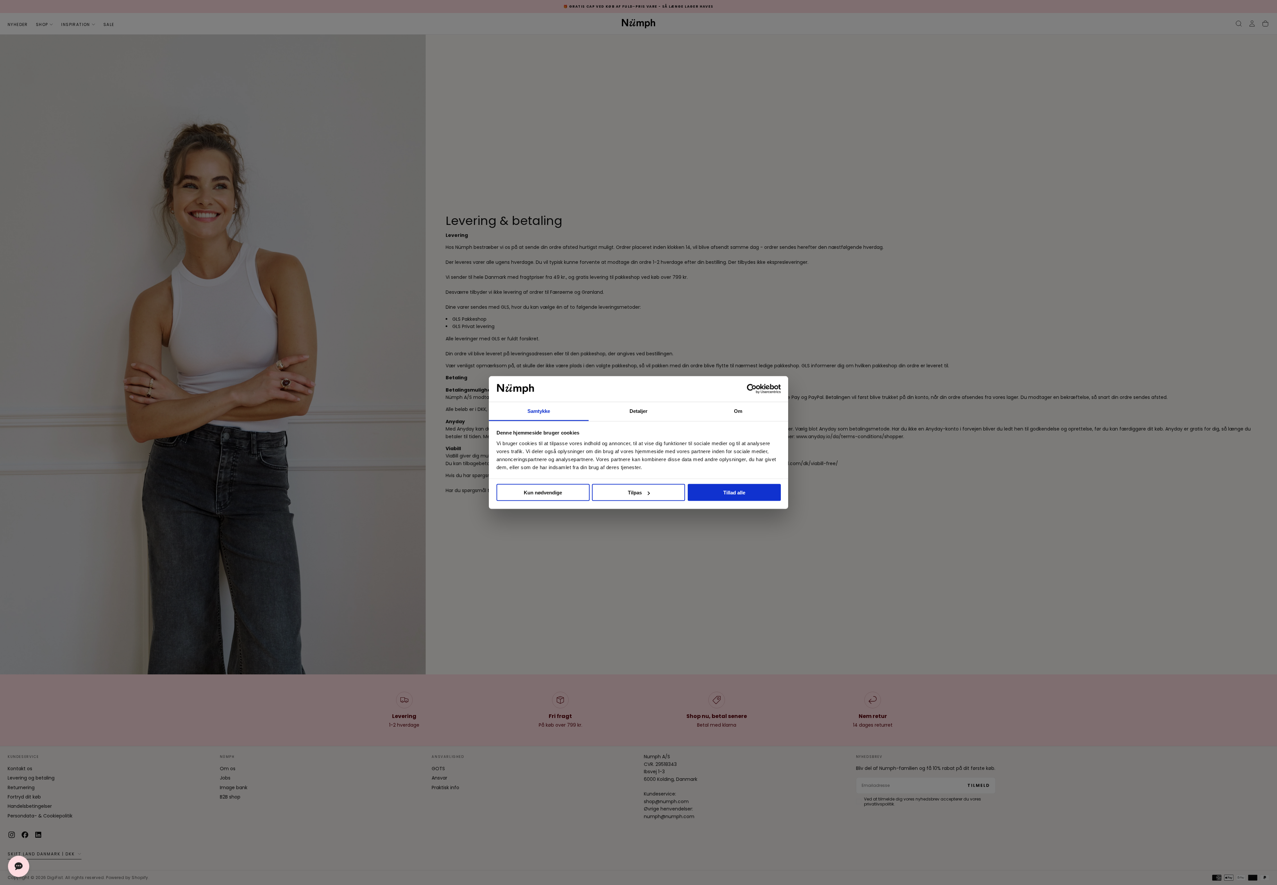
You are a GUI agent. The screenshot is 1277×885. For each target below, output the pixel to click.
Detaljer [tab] (639, 411)
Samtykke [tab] (538, 411)
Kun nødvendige (543, 492)
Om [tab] (738, 411)
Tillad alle (734, 492)
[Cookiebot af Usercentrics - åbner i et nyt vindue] (752, 389)
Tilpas (635, 492)
